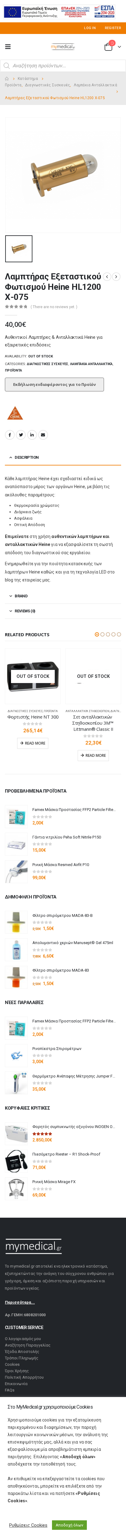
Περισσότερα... (20, 1302)
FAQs (9, 1390)
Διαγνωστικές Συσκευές (47, 364)
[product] (16, 816)
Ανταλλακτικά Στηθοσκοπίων (87, 711)
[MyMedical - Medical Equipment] (63, 46)
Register (113, 28)
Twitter (21, 435)
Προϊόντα (13, 370)
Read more (35, 743)
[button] (97, 634)
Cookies (12, 1364)
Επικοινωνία (16, 1383)
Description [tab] (27, 457)
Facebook (10, 435)
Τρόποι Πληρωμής (21, 1358)
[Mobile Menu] (10, 46)
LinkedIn (32, 435)
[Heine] (15, 413)
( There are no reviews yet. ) (54, 307)
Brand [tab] (21, 596)
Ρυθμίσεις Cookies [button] (28, 1525)
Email (43, 435)
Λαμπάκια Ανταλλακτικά (91, 364)
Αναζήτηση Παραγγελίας (27, 1345)
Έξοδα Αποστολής (22, 1351)
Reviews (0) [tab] (25, 611)
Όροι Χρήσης (17, 1371)
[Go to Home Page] (7, 79)
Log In (90, 28)
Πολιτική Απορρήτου (24, 1377)
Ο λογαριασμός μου (23, 1338)
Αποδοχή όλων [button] (69, 1525)
